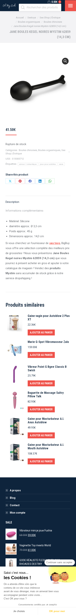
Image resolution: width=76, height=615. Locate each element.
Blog (12, 497)
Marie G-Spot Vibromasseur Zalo (48, 342)
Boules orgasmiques (49, 150)
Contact (15, 505)
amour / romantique (28, 164)
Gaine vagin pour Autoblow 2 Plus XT (49, 317)
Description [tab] (12, 202)
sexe (61, 164)
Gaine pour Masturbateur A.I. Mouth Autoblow (46, 446)
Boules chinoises (28, 150)
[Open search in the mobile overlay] (40, 7)
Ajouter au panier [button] (41, 332)
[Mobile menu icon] (70, 5)
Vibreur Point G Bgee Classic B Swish (47, 368)
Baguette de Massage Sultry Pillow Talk (46, 394)
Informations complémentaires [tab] (24, 210)
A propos (15, 490)
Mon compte (17, 512)
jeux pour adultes (48, 164)
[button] (65, 61)
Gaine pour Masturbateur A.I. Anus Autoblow (46, 420)
